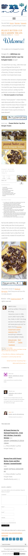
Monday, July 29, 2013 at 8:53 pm (16, 414)
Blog (19, 340)
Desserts (7, 348)
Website (3, 517)
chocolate (8, 349)
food (18, 349)
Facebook (12, 345)
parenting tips (12, 332)
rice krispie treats (7, 350)
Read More (22, 553)
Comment (4, 494)
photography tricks (14, 329)
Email (3, 512)
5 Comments (16, 34)
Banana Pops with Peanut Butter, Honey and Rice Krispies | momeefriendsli (12, 460)
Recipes (11, 348)
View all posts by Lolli (12, 341)
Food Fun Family (14, 7)
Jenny (10, 412)
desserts (15, 349)
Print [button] (21, 184)
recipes (19, 327)
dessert (12, 349)
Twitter (20, 342)
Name (3, 506)
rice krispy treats (14, 350)
